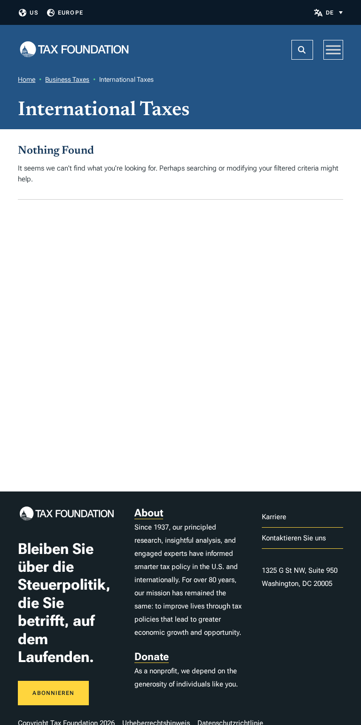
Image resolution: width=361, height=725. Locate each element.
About (148, 513)
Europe (70, 12)
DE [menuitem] (330, 12)
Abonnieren (53, 693)
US (34, 12)
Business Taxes (67, 79)
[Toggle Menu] (333, 49)
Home (26, 79)
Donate (151, 657)
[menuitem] (334, 12)
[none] (334, 12)
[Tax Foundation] (74, 50)
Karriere (274, 517)
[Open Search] (302, 50)
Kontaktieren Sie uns (294, 538)
